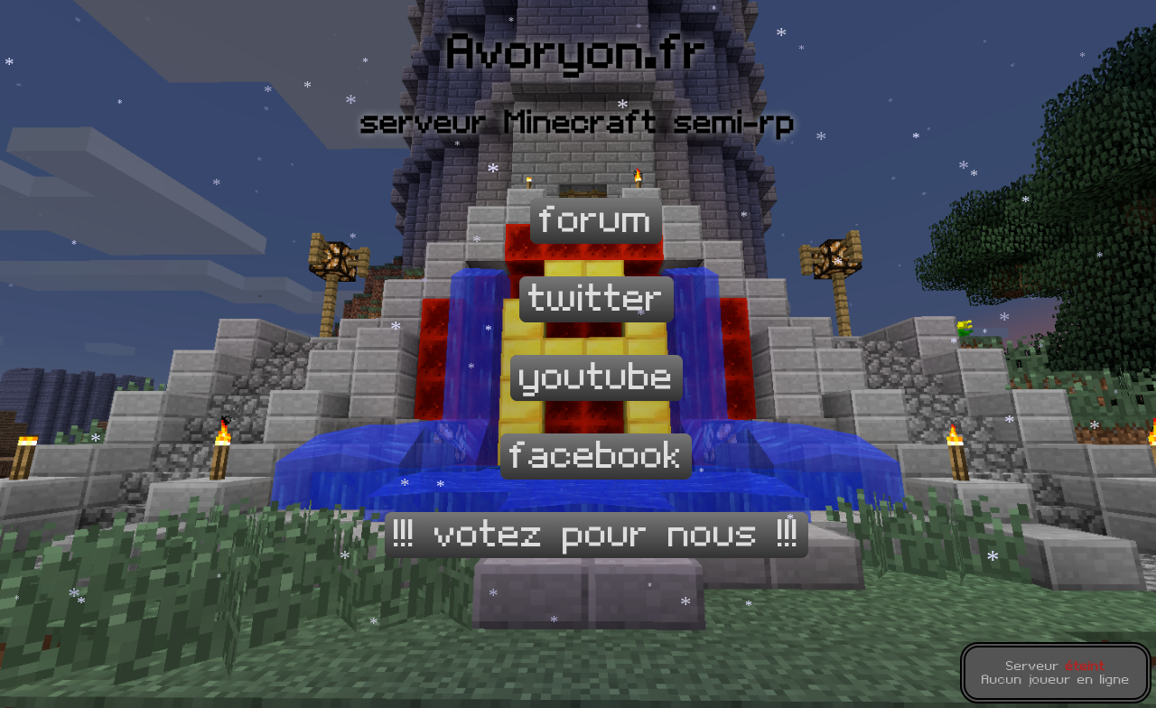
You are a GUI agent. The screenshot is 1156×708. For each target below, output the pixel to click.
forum (596, 220)
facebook (596, 456)
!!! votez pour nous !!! (596, 535)
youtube (596, 378)
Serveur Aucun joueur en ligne (1056, 672)
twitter (596, 299)
